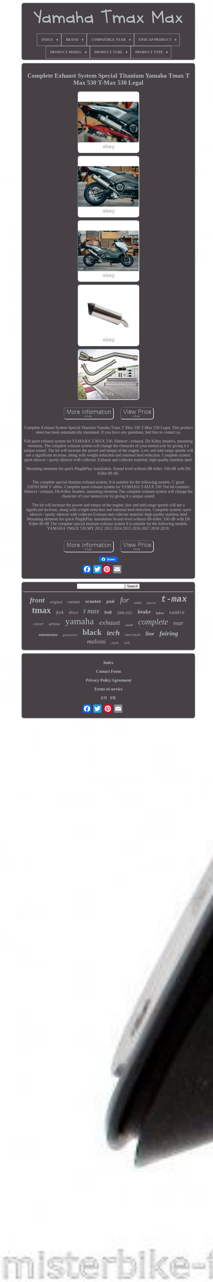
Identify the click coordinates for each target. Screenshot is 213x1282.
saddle (177, 612)
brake (144, 612)
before (160, 613)
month (129, 625)
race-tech (132, 635)
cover (38, 623)
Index (108, 662)
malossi (96, 641)
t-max (174, 599)
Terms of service (108, 689)
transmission (48, 635)
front (37, 600)
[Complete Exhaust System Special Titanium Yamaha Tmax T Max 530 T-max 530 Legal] (108, 122)
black (92, 632)
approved (151, 602)
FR (113, 698)
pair (110, 601)
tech (113, 632)
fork (60, 612)
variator (74, 602)
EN (104, 698)
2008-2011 (124, 613)
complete (153, 621)
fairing (168, 633)
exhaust (109, 622)
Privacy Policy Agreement (108, 680)
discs (73, 612)
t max (91, 611)
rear (178, 623)
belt (108, 612)
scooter (93, 601)
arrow (54, 623)
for (124, 599)
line (149, 633)
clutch (114, 643)
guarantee (70, 635)
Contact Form (108, 671)
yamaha (79, 621)
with (127, 643)
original (56, 602)
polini (137, 602)
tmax (41, 610)
